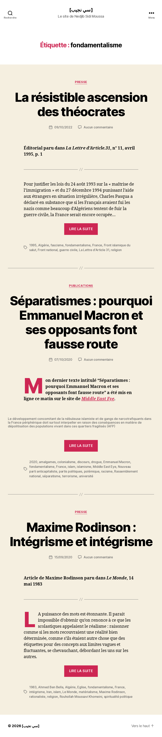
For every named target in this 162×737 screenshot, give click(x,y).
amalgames (47, 462)
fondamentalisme (77, 245)
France (97, 245)
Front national (47, 250)
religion (116, 250)
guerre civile (68, 250)
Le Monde (69, 692)
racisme (107, 471)
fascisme (57, 245)
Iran (49, 692)
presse (81, 82)
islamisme (84, 467)
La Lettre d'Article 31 (94, 250)
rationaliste (37, 697)
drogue (96, 462)
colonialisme (66, 462)
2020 (33, 462)
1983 (33, 687)
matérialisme (88, 692)
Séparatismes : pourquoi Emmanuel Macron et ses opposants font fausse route (81, 322)
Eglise (81, 687)
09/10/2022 (63, 127)
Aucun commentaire (98, 127)
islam (71, 467)
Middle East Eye (97, 399)
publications (81, 286)
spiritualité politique (118, 697)
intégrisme (37, 692)
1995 (33, 245)
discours (83, 462)
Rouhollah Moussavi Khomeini (81, 697)
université (86, 476)
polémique (92, 471)
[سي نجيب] (81, 9)
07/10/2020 (63, 359)
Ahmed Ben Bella (50, 687)
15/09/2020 (63, 557)
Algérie (43, 245)
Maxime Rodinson (112, 692)
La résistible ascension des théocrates (81, 104)
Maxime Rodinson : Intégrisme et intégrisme (81, 534)
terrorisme (69, 476)
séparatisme (51, 476)
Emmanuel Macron (116, 462)
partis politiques (70, 471)
